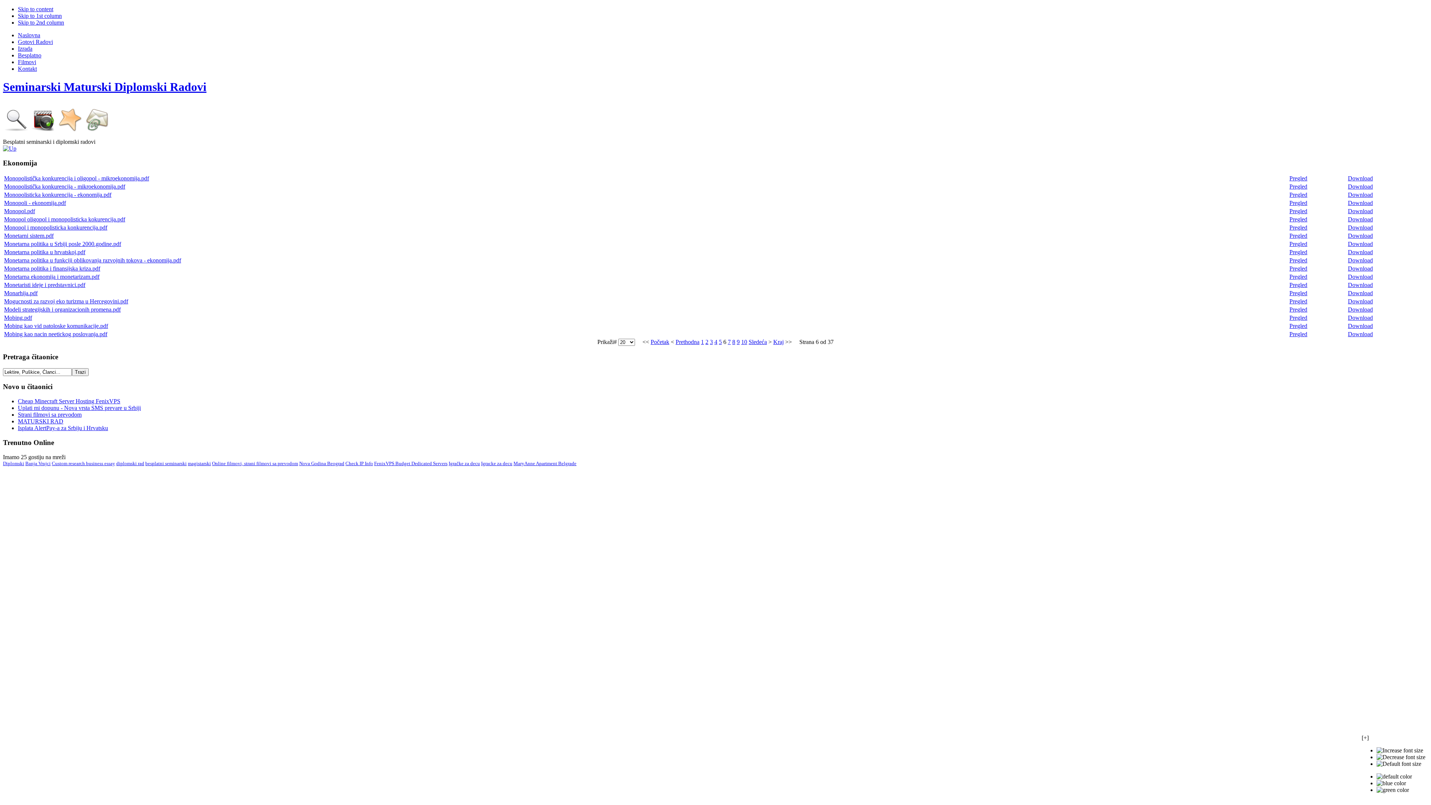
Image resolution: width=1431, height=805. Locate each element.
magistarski (199, 463)
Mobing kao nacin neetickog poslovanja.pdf (55, 334)
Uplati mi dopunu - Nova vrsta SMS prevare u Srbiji (79, 408)
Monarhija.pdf (21, 293)
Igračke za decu (464, 463)
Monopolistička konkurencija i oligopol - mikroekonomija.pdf (76, 178)
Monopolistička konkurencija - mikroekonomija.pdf (64, 186)
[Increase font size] (1400, 750)
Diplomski (13, 463)
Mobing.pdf (18, 318)
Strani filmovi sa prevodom (50, 414)
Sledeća (758, 342)
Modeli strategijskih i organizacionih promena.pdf (62, 309)
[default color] (1394, 776)
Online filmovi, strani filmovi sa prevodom (255, 463)
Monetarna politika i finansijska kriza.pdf (52, 268)
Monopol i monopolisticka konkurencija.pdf (55, 227)
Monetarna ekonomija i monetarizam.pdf (51, 277)
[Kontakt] (97, 130)
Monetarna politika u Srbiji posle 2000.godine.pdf (62, 244)
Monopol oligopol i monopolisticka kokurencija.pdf (64, 219)
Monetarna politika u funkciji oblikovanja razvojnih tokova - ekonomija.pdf (92, 260)
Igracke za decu (496, 463)
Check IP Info (359, 463)
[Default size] (1399, 764)
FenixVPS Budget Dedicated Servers (411, 463)
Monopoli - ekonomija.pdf (35, 203)
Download (1360, 178)
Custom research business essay (83, 463)
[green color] (1393, 790)
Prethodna (687, 342)
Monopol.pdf (19, 211)
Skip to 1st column (40, 16)
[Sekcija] (9, 148)
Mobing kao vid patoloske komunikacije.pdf (56, 326)
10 (744, 342)
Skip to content (35, 9)
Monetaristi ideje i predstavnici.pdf (44, 285)
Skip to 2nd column (41, 22)
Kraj (778, 342)
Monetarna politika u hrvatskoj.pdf (44, 252)
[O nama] (70, 130)
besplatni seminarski (166, 463)
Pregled (1298, 178)
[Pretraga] (17, 130)
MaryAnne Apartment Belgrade (545, 463)
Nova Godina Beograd (321, 463)
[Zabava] (44, 130)
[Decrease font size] (1401, 757)
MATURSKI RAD (40, 421)
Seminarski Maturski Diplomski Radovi (104, 87)
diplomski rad (130, 463)
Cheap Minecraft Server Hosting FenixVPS (69, 401)
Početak (660, 342)
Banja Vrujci (38, 463)
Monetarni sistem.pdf (29, 236)
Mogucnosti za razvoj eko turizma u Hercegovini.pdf (66, 301)
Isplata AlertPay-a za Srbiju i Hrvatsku (63, 428)
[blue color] (1391, 783)
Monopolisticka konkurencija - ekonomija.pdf (57, 195)
